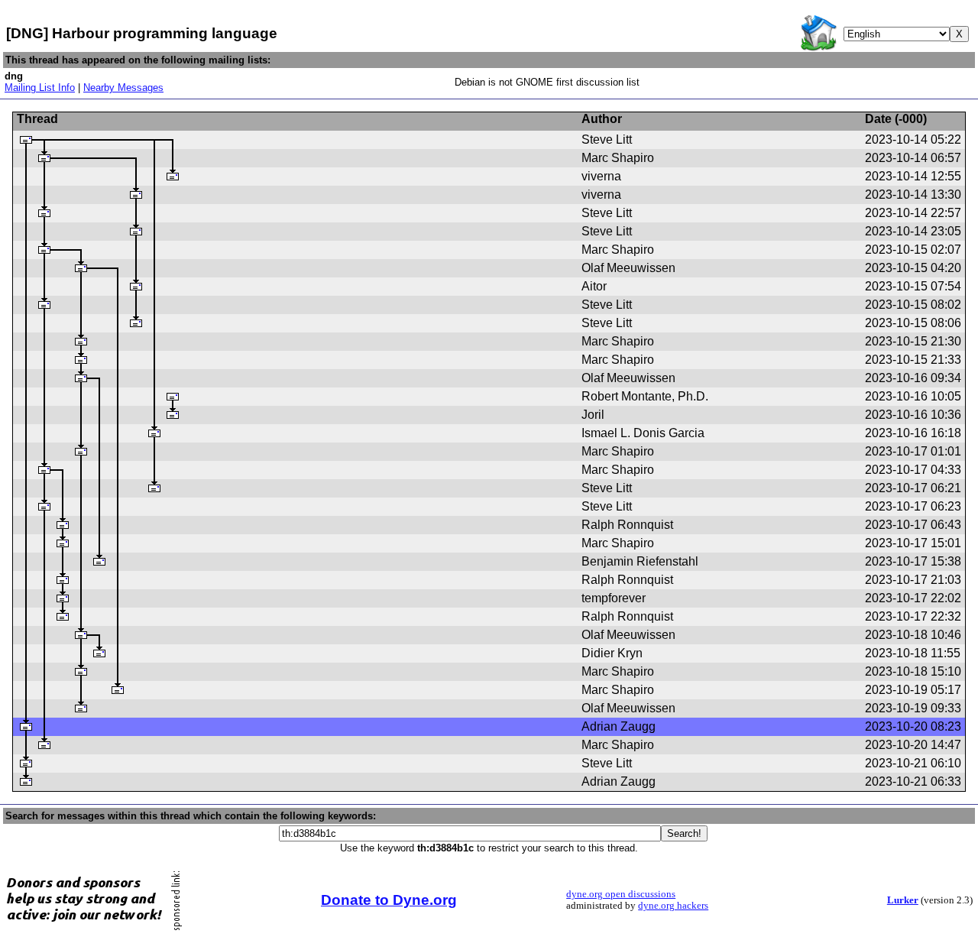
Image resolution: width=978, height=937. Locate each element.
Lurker (902, 900)
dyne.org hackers (673, 905)
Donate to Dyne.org (389, 900)
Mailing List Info (40, 87)
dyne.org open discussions (620, 894)
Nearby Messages (123, 87)
